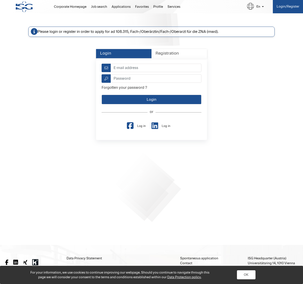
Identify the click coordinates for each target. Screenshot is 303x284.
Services (173, 6)
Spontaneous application (199, 258)
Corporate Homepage (70, 6)
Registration (167, 53)
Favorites (142, 6)
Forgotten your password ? (124, 87)
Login (105, 53)
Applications (121, 6)
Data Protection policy (184, 277)
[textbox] (156, 68)
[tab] (124, 53)
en (258, 6)
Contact (186, 263)
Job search (99, 6)
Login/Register (288, 6)
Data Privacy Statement (84, 258)
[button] (246, 275)
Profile (158, 6)
